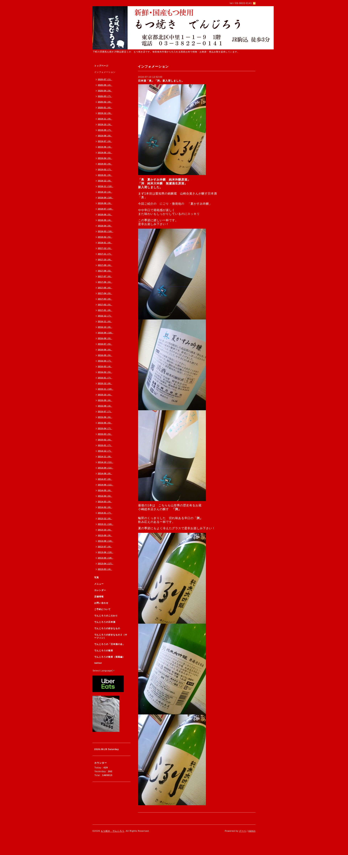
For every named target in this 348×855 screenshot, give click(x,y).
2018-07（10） (105, 209)
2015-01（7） (105, 445)
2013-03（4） (105, 569)
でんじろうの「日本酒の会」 (109, 644)
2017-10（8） (105, 259)
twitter (98, 663)
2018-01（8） (105, 243)
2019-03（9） (105, 164)
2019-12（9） (105, 113)
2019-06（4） (105, 147)
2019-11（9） (105, 119)
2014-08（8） (105, 473)
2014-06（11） (105, 485)
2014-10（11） (105, 462)
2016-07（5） (105, 344)
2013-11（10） (105, 524)
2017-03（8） (105, 299)
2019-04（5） (105, 158)
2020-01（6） (105, 107)
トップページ (101, 65)
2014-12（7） (105, 451)
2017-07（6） (105, 276)
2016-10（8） (105, 327)
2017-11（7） (105, 254)
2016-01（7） (105, 378)
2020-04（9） (105, 91)
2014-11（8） (105, 456)
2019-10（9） (105, 124)
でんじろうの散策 (103, 650)
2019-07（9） (105, 141)
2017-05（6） (105, 288)
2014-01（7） (105, 513)
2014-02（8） (105, 507)
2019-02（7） (105, 169)
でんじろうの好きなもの (107, 628)
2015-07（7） (105, 411)
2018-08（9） (105, 203)
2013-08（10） (105, 541)
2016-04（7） (105, 361)
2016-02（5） (105, 372)
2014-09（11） (105, 468)
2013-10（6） (105, 530)
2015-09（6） (105, 400)
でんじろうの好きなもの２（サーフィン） (110, 636)
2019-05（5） (105, 152)
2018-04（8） (105, 226)
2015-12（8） (105, 383)
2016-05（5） (105, 355)
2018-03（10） (105, 231)
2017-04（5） (105, 293)
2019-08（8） (105, 136)
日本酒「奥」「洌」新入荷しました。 (161, 80)
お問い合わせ (101, 603)
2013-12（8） (105, 518)
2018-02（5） (105, 237)
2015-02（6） (105, 440)
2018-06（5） (105, 214)
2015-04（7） (105, 428)
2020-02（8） (105, 102)
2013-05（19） (105, 558)
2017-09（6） (105, 265)
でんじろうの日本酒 (104, 622)
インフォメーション (104, 72)
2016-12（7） (105, 316)
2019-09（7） (105, 130)
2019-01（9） (105, 175)
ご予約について (102, 609)
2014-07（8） (105, 479)
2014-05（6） (105, 490)
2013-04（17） (105, 563)
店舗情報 (99, 596)
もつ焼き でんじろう (112, 831)
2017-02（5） (105, 304)
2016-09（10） (105, 333)
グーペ (242, 831)
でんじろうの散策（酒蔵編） (109, 657)
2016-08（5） (105, 338)
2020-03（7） (105, 96)
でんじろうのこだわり (106, 615)
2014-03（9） (105, 502)
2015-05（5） (105, 423)
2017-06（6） (105, 282)
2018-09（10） (105, 197)
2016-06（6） (105, 350)
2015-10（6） (105, 395)
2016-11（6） (105, 321)
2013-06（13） (105, 552)
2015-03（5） (105, 434)
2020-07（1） (105, 79)
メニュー (99, 584)
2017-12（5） (105, 248)
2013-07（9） (105, 547)
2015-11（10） (105, 389)
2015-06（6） (105, 417)
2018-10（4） (105, 192)
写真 (96, 577)
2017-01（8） (105, 310)
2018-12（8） (105, 181)
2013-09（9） (105, 535)
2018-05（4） (105, 220)
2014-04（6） (105, 496)
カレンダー (100, 590)
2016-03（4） (105, 366)
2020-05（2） (105, 85)
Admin (252, 831)
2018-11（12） (105, 186)
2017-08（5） (105, 271)
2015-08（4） (105, 406)
